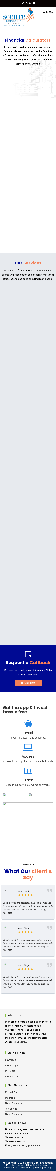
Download (10, 1060)
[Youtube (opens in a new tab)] (33, 3)
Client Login (12, 1065)
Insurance (11, 1097)
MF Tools (10, 1071)
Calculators (11, 1076)
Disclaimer (10, 1167)
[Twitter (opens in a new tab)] (23, 3)
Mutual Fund (12, 1092)
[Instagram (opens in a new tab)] (30, 3)
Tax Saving (11, 1108)
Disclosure (25, 1167)
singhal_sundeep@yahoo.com (24, 1145)
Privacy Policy (43, 1167)
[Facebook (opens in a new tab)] (27, 3)
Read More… (20, 1041)
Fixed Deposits (13, 1103)
